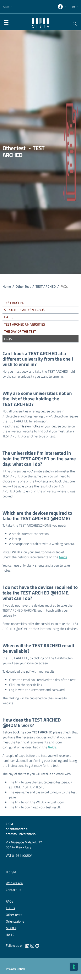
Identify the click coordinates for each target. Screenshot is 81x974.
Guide (63, 556)
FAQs (8, 338)
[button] (7, 6)
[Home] (40, 22)
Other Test (23, 286)
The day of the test (20, 331)
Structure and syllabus (24, 309)
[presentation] (62, 6)
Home (6, 286)
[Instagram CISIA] (32, 945)
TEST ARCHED (46, 286)
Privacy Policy (15, 969)
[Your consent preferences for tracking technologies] (74, 967)
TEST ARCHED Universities (24, 324)
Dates (9, 317)
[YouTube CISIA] (37, 945)
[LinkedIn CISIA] (27, 945)
